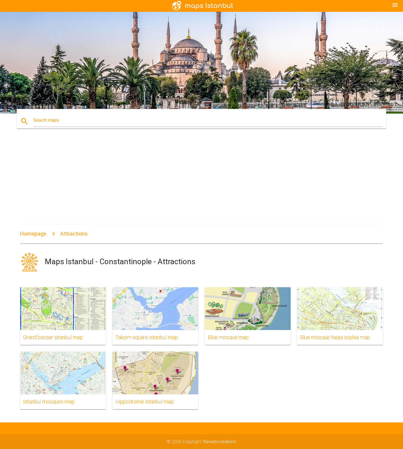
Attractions (74, 234)
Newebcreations (219, 441)
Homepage (33, 234)
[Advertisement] (201, 180)
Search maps (46, 120)
